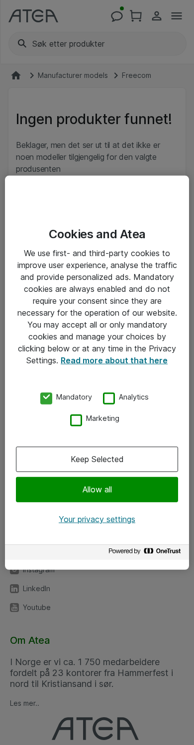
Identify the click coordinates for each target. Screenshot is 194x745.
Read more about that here (114, 360)
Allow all (97, 489)
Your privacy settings (97, 519)
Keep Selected (97, 459)
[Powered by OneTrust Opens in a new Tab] (146, 553)
